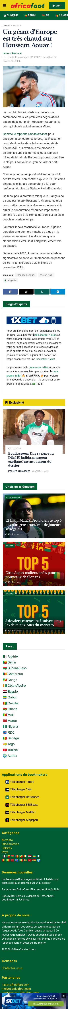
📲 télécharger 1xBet (44, 335)
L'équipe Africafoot (19, 471)
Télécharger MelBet (22, 812)
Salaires (7, 848)
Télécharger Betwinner (24, 797)
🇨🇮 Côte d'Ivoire (14, 685)
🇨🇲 (16, 856)
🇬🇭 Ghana (10, 708)
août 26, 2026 (14, 582)
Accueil (6, 25)
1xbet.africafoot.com (15, 984)
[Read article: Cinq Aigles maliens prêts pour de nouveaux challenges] (34, 564)
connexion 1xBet (38, 367)
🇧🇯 (8, 856)
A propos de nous (16, 915)
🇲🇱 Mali (8, 714)
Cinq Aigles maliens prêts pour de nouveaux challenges (33, 575)
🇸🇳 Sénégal (11, 738)
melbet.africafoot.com (16, 988)
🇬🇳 (3, 860)
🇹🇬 (25, 860)
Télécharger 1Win (20, 789)
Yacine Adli (46, 274)
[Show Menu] (4, 5)
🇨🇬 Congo (10, 679)
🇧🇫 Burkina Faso (15, 667)
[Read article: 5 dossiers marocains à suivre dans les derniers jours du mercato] (34, 612)
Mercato (17, 25)
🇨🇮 (25, 856)
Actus (9, 545)
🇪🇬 (30, 856)
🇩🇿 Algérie (10, 15)
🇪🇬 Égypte (10, 691)
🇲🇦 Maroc (10, 720)
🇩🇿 (3, 856)
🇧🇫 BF (45, 15)
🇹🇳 (30, 860)
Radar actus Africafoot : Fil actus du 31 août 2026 (30, 889)
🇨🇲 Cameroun (13, 673)
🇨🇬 (21, 856)
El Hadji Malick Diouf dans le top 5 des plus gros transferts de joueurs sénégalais (33, 525)
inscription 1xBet (45, 359)
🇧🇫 (12, 856)
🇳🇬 (38, 856)
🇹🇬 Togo (9, 743)
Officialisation (10, 844)
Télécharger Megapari (23, 820)
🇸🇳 (21, 860)
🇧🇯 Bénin (30, 15)
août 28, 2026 (14, 534)
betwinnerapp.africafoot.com (20, 992)
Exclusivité (14, 449)
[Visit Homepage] (28, 5)
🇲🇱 (8, 860)
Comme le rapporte (25, 134)
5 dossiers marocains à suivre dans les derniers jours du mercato (33, 623)
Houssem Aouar (26, 274)
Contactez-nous (12, 968)
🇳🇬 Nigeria (10, 726)
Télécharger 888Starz (23, 804)
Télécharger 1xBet (21, 782)
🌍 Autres (10, 755)
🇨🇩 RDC (9, 732)
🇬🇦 (34, 856)
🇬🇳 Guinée (10, 703)
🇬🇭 (34, 860)
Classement (13, 497)
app (58, 5)
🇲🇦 (12, 860)
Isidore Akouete (12, 53)
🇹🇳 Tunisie (10, 749)
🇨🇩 (16, 860)
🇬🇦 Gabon (10, 697)
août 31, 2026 (41, 471)
